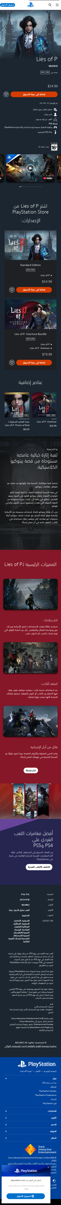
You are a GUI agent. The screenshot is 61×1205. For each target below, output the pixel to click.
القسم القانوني (53, 1186)
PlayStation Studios (47, 1091)
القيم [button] (53, 1117)
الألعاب (38, 1071)
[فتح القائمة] (57, 5)
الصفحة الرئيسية (50, 1071)
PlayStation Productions (45, 1095)
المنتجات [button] (52, 1110)
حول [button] (54, 1078)
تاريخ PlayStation (49, 1103)
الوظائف (53, 1086)
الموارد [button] (53, 1131)
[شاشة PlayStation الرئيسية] (31, 4)
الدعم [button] (53, 1124)
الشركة (53, 1099)
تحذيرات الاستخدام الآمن (43, 1006)
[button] (30, 168)
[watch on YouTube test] (47, 178)
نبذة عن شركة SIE (49, 1082)
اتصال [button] (53, 1138)
